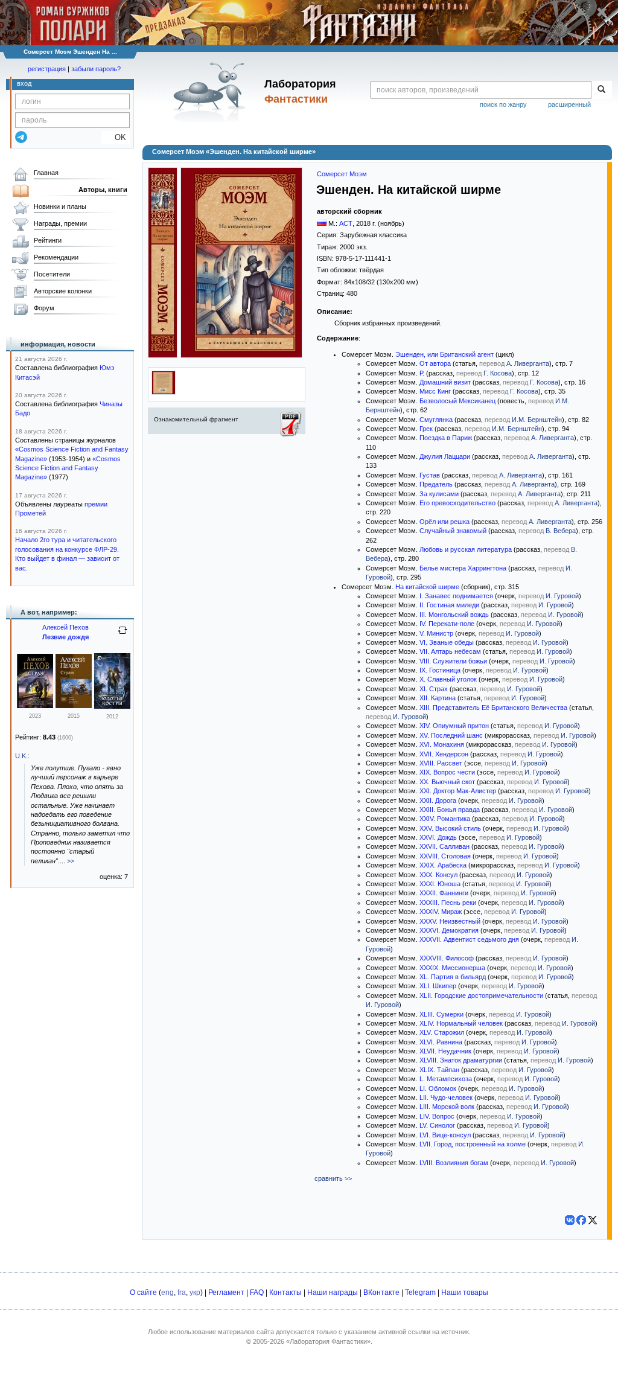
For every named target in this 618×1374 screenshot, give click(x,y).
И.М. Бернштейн (537, 419)
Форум (44, 308)
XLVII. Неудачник (445, 1051)
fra (181, 1292)
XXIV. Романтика (444, 818)
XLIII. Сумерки (441, 1014)
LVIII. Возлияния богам (453, 1162)
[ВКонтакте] (570, 1220)
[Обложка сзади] (163, 392)
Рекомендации (56, 257)
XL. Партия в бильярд (452, 976)
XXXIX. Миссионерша (452, 967)
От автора (435, 363)
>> (70, 860)
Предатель (436, 484)
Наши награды (332, 1292)
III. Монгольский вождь (454, 614)
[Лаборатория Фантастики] (211, 92)
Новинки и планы (60, 206)
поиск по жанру (503, 104)
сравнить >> (333, 1178)
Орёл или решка (444, 521)
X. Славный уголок (448, 679)
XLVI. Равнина (440, 1042)
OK (115, 137)
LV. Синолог (437, 1125)
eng (167, 1292)
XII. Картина (437, 697)
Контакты (285, 1292)
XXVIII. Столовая (445, 856)
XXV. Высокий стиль (450, 828)
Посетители (52, 274)
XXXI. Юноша (439, 883)
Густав (429, 475)
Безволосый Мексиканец (457, 400)
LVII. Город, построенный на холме (472, 1144)
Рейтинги (48, 240)
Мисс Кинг (435, 391)
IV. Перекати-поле (446, 623)
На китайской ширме (427, 586)
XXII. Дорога (437, 800)
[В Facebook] (581, 1220)
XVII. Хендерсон (443, 754)
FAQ (257, 1292)
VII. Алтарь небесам (450, 651)
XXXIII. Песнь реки (447, 902)
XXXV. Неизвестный (449, 921)
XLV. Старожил (441, 1032)
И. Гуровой (562, 595)
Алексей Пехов (65, 627)
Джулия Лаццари (444, 456)
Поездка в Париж (445, 437)
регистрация (47, 68)
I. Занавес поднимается (456, 595)
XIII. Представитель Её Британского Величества (493, 707)
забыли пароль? (96, 68)
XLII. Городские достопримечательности (481, 995)
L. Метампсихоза (445, 1078)
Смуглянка (436, 419)
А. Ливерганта (527, 363)
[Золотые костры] (112, 706)
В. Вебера (561, 530)
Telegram (420, 1292)
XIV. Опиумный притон (454, 725)
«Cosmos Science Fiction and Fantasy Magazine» (68, 468)
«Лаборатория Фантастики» (328, 1341)
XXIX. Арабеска (443, 865)
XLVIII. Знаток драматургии (460, 1060)
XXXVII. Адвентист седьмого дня (469, 939)
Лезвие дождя (65, 637)
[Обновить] (122, 635)
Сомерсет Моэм (342, 173)
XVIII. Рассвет (440, 763)
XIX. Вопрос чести (447, 772)
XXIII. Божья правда (449, 809)
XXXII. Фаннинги (443, 892)
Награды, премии (60, 223)
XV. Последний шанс (451, 735)
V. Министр (436, 633)
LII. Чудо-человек (446, 1097)
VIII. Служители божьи (453, 661)
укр (195, 1292)
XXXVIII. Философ (446, 958)
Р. (421, 373)
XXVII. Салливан (444, 846)
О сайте (143, 1292)
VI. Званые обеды (446, 642)
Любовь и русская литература (465, 549)
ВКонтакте (381, 1292)
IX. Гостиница (439, 670)
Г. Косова (497, 373)
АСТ (345, 223)
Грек (426, 428)
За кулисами (439, 493)
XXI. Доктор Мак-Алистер (457, 790)
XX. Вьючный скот (447, 781)
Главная (46, 172)
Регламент (226, 1292)
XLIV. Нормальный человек (461, 1023)
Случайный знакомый (452, 530)
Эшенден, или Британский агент (444, 354)
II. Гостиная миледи (449, 605)
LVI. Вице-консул (445, 1135)
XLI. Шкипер (437, 985)
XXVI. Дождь (438, 837)
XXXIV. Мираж (440, 911)
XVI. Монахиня (441, 744)
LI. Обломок (437, 1088)
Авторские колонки (63, 291)
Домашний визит (445, 382)
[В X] (592, 1220)
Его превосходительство (457, 502)
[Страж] (35, 705)
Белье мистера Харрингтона (462, 568)
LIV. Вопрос (436, 1116)
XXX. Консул (438, 874)
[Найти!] (601, 90)
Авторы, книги (102, 189)
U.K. (21, 755)
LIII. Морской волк (446, 1106)
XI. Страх (433, 688)
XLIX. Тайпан (439, 1069)
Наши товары (464, 1292)
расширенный (569, 104)
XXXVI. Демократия (449, 930)
